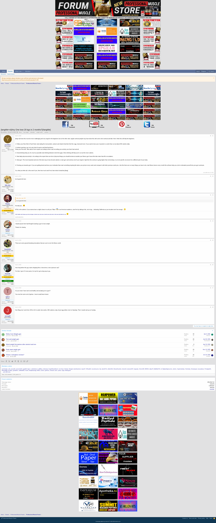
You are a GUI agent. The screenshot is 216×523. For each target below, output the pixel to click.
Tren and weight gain (12, 339)
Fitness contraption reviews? (15, 355)
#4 (212, 221)
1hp (100, 369)
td (161, 369)
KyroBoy (10, 370)
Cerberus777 (207, 345)
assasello (13, 369)
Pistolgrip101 (208, 369)
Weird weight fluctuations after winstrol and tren (21, 344)
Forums (10, 71)
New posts (3, 74)
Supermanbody (180, 369)
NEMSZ (147, 369)
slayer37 (83, 369)
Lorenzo (42, 370)
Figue (63, 370)
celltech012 (110, 369)
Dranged (71, 369)
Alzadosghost (207, 340)
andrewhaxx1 (34, 369)
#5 (212, 240)
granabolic (15, 370)
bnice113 (124, 369)
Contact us (185, 518)
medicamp (45, 369)
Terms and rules (193, 518)
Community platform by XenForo (108, 521)
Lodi (9, 369)
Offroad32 (88, 369)
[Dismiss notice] (213, 78)
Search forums (11, 74)
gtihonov (47, 370)
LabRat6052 (21, 370)
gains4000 (8, 335)
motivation (32, 132)
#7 (212, 287)
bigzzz (29, 369)
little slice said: (20, 198)
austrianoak (4, 369)
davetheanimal (77, 369)
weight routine (39, 132)
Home (3, 71)
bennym (8, 340)
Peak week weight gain (13, 349)
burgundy (136, 369)
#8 (212, 307)
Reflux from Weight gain (13, 334)
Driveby (66, 369)
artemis (174, 369)
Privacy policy (201, 518)
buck (56, 370)
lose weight (26, 132)
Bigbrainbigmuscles (167, 369)
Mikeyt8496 (4, 370)
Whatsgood (68, 370)
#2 (212, 176)
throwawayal (194, 369)
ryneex (59, 370)
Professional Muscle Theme (9, 518)
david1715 (104, 369)
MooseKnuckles (118, 369)
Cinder (7, 356)
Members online (7, 366)
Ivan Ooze (61, 369)
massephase (201, 369)
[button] (23, 71)
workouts (46, 132)
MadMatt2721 (157, 369)
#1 (212, 135)
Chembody (187, 369)
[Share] (211, 136)
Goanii (26, 370)
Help (207, 518)
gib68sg (40, 369)
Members (28, 71)
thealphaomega (32, 370)
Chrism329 (141, 369)
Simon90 (8, 351)
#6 (212, 264)
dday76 (151, 369)
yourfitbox (4, 132)
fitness (20, 132)
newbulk (212, 389)
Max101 (208, 335)
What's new (18, 71)
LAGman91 (8, 346)
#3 (212, 195)
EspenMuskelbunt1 (53, 369)
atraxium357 (130, 369)
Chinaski (52, 370)
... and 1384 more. (6, 372)
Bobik (38, 370)
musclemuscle (95, 369)
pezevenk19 (19, 369)
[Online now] (7, 247)
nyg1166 (25, 369)
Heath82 (208, 356)
